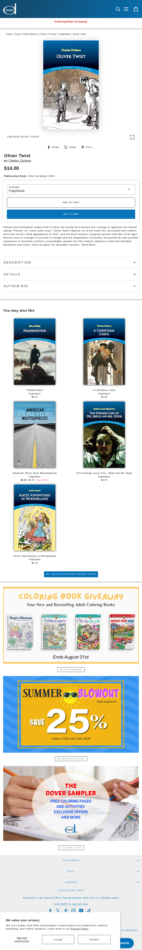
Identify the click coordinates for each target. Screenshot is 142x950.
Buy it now (71, 214)
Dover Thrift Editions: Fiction (31, 34)
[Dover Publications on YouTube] (81, 911)
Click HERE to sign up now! (71, 904)
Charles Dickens (20, 160)
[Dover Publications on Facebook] (50, 911)
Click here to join (71, 848)
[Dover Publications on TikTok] (89, 911)
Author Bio (16, 286)
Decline (94, 939)
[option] (71, 21)
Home (9, 34)
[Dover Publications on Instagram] (73, 911)
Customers (71, 860)
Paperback (65, 34)
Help (71, 871)
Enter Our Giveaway (71, 669)
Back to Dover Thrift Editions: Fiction (74, 574)
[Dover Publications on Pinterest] (66, 911)
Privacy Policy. (80, 928)
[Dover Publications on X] (58, 911)
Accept (58, 939)
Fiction (53, 34)
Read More (89, 244)
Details (12, 274)
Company (71, 882)
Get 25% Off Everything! (71, 759)
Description (17, 262)
